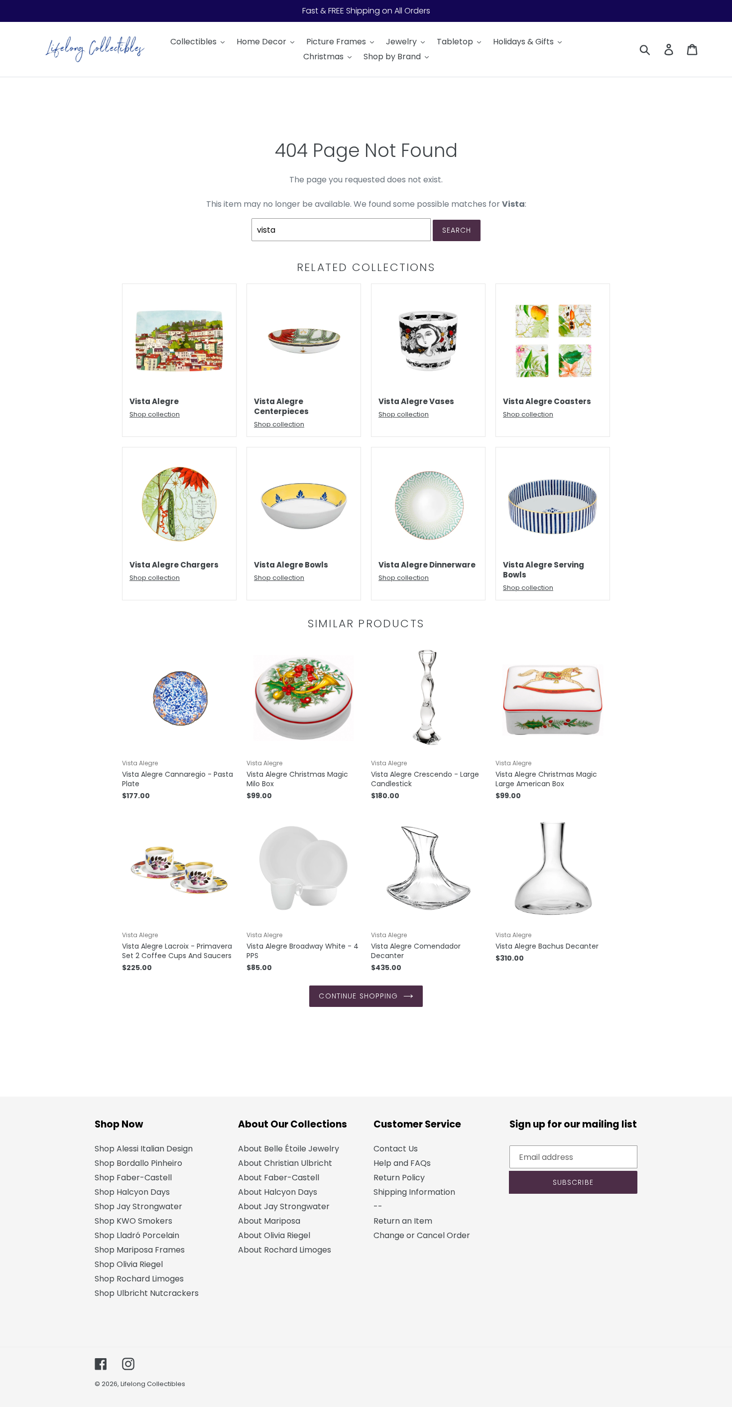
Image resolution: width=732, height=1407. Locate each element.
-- (377, 1206)
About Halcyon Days (277, 1192)
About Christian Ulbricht (285, 1163)
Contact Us (395, 1148)
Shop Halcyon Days (132, 1192)
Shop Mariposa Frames (140, 1250)
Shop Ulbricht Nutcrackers (147, 1293)
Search (457, 230)
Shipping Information (414, 1192)
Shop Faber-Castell (133, 1177)
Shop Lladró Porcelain (137, 1235)
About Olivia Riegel (274, 1235)
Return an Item (402, 1221)
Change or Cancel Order (421, 1235)
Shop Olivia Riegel (129, 1264)
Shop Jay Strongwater (138, 1206)
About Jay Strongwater (284, 1206)
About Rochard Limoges (284, 1250)
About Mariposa (269, 1221)
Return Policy (399, 1177)
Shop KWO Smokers (133, 1221)
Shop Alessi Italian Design (144, 1148)
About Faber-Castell (278, 1177)
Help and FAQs (402, 1163)
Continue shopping (358, 996)
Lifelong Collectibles (153, 1384)
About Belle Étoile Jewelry (288, 1148)
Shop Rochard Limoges (139, 1278)
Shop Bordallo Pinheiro (138, 1163)
